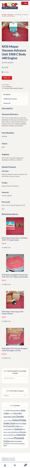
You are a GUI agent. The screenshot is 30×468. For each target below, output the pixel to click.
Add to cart (6, 78)
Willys (5, 445)
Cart (23, 464)
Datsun (10, 420)
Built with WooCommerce (8, 460)
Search (15, 465)
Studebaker (18, 441)
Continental (5, 420)
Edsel (16, 423)
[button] (26, 24)
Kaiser (5, 432)
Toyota (16, 443)
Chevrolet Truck (9, 417)
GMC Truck (15, 426)
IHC (13, 429)
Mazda (18, 432)
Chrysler (7, 88)
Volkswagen (21, 443)
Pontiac (6, 441)
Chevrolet (17, 413)
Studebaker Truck (8, 443)
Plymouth (20, 88)
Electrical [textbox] (14, 395)
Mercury (23, 432)
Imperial (15, 88)
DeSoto (15, 420)
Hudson (9, 429)
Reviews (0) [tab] (6, 103)
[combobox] (14, 395)
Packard (11, 438)
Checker (11, 413)
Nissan (14, 435)
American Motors (15, 410)
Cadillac (6, 413)
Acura (4, 410)
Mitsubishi (6, 435)
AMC (8, 410)
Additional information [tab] (10, 99)
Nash (10, 435)
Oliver (4, 438)
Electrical (10, 14)
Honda (5, 429)
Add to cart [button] (7, 247)
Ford (24, 423)
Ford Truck (7, 426)
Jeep (23, 429)
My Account (5, 465)
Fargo (20, 423)
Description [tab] (6, 94)
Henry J (21, 426)
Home (4, 14)
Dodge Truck (9, 423)
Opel (7, 438)
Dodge (11, 88)
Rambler (12, 441)
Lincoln (13, 432)
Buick (23, 410)
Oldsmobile (21, 435)
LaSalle (9, 432)
